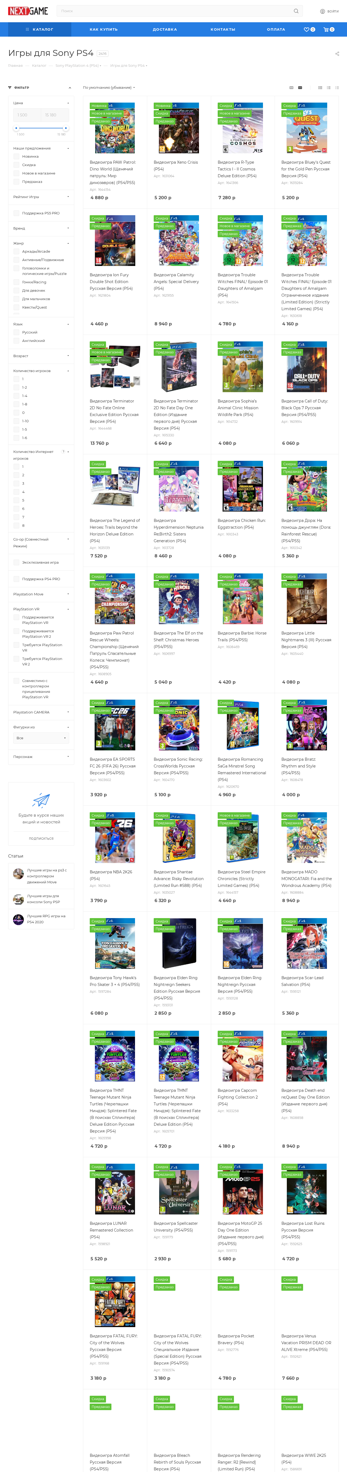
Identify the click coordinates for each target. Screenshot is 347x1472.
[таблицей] (337, 87)
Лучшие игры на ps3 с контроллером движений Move (47, 876)
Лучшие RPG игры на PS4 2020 (46, 919)
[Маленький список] (291, 87)
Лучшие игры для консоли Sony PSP (43, 899)
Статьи (15, 856)
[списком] (328, 87)
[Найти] (296, 11)
